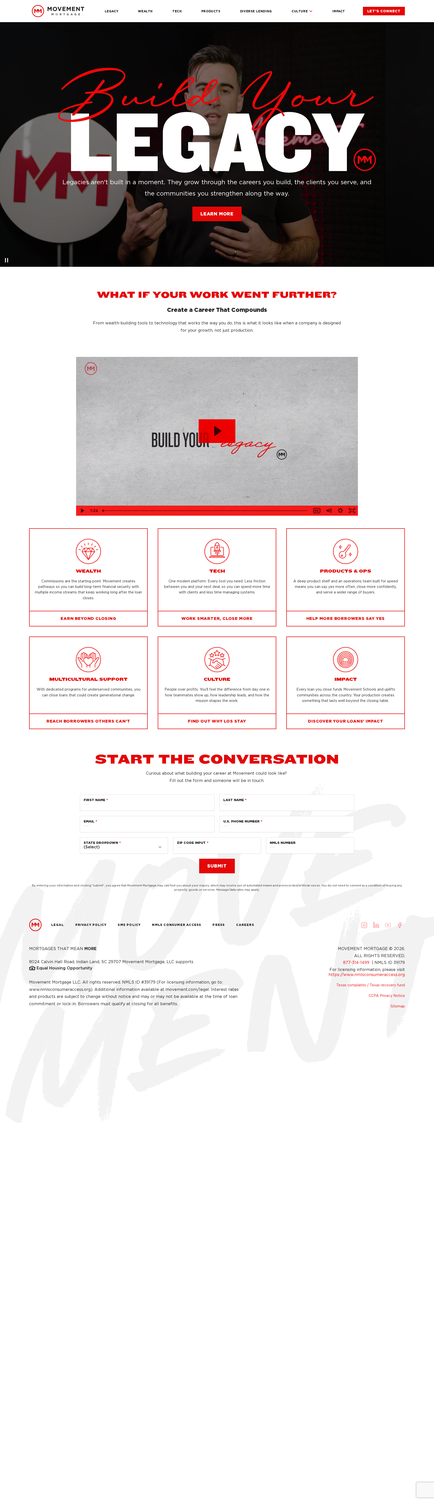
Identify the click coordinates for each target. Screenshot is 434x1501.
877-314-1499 (357, 962)
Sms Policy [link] (129, 925)
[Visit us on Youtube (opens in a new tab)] (388, 925)
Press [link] (218, 925)
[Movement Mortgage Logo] (58, 11)
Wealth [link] (145, 11)
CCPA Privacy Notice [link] (387, 996)
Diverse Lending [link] (256, 11)
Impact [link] (338, 11)
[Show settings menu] (340, 511)
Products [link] (211, 11)
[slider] (205, 511)
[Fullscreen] (352, 511)
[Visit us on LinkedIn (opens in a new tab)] (376, 925)
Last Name (233, 800)
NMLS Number (283, 842)
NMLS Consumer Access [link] (176, 925)
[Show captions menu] (317, 511)
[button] (217, 214)
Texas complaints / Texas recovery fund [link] (370, 985)
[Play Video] (82, 511)
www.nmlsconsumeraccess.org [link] (60, 989)
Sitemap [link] (398, 1006)
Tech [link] (177, 11)
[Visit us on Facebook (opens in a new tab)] (399, 925)
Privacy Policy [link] (91, 925)
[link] (384, 11)
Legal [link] (57, 925)
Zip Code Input (191, 842)
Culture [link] (300, 11)
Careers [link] (245, 925)
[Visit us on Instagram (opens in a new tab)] (364, 925)
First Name (94, 800)
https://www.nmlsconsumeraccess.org (367, 974)
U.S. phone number (241, 821)
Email (89, 821)
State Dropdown (101, 842)
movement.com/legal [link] (187, 989)
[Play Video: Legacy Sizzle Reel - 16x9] (217, 431)
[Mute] (329, 511)
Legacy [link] (112, 11)
